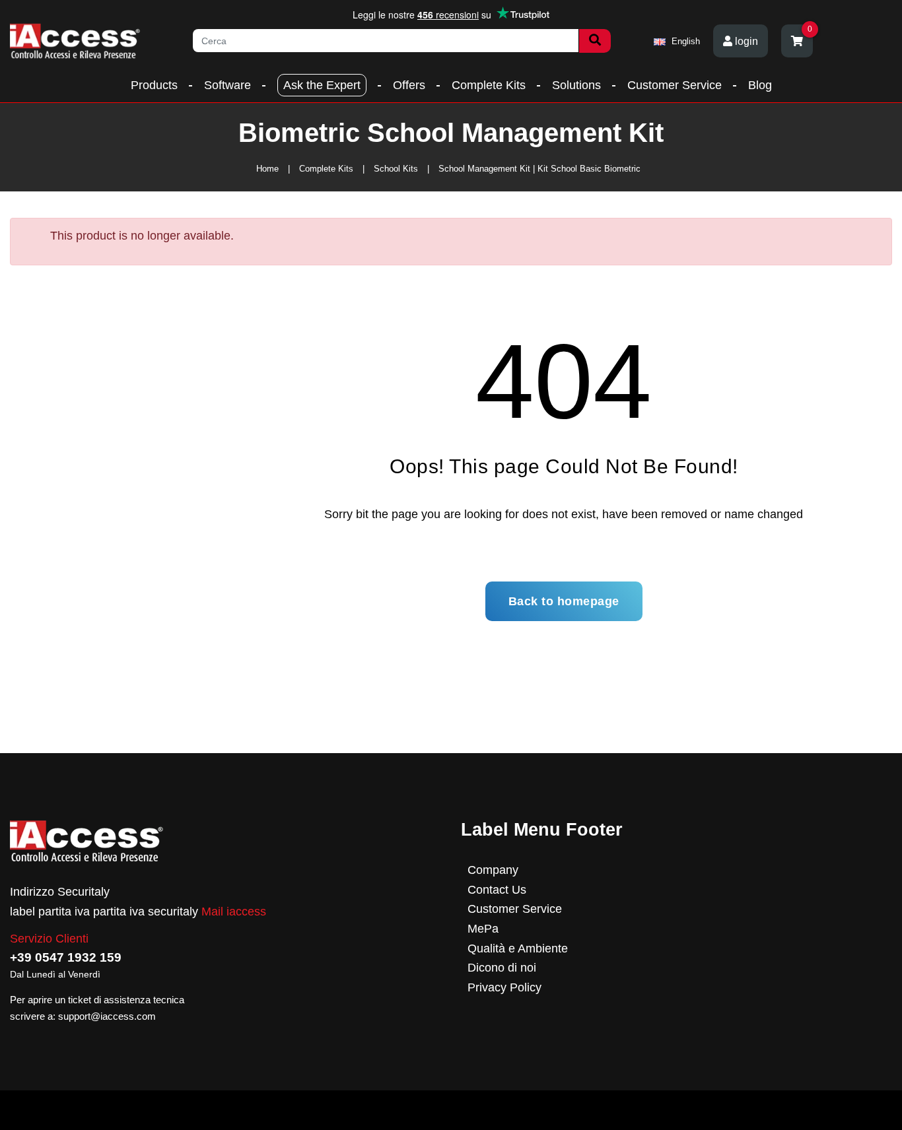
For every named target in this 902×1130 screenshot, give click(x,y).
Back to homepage (563, 601)
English (684, 41)
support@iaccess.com (107, 1016)
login (745, 41)
